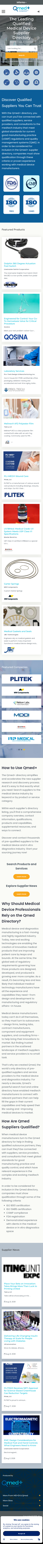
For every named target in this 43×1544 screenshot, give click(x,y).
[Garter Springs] (21, 568)
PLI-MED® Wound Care (16, 476)
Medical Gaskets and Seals (18, 631)
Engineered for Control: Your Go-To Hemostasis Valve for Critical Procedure (20, 321)
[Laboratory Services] (21, 356)
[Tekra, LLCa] (9, 442)
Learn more (21, 876)
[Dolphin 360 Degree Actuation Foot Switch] (21, 248)
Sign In (39, 11)
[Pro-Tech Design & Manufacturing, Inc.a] (14, 390)
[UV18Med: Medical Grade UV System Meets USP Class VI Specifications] (21, 513)
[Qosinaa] (16, 337)
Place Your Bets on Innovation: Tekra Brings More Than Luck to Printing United (20, 1286)
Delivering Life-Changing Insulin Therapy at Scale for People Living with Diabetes (21, 1338)
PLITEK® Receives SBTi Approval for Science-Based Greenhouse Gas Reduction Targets (21, 1390)
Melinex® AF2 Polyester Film (19, 423)
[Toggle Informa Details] (21, 2)
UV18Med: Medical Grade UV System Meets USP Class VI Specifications (19, 531)
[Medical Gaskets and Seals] (21, 616)
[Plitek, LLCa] (14, 495)
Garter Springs (11, 583)
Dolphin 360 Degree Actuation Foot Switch (20, 264)
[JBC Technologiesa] (9, 650)
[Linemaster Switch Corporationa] (11, 285)
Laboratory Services (14, 371)
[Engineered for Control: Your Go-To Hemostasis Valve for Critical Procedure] (21, 303)
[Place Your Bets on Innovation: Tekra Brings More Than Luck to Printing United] (21, 1268)
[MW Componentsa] (11, 597)
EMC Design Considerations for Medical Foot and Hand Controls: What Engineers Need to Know (21, 1443)
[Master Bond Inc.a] (8, 550)
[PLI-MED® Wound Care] (21, 461)
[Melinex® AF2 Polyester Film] (21, 408)
